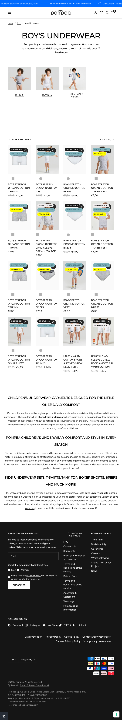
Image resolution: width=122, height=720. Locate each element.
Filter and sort (21, 139)
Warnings (68, 601)
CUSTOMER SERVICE (75, 534)
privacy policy (33, 575)
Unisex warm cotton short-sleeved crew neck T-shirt (73, 361)
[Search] (107, 12)
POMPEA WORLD (101, 533)
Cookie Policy (71, 636)
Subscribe (19, 585)
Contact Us (69, 546)
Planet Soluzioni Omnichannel (34, 685)
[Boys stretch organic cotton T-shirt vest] (102, 159)
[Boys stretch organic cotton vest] (47, 159)
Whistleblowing (100, 557)
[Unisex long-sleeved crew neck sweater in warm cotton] (102, 331)
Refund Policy (71, 576)
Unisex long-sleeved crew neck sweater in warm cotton (102, 361)
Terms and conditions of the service (72, 567)
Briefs (19, 94)
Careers (95, 553)
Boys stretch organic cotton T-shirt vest (102, 188)
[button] (4, 716)
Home (10, 23)
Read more (61, 52)
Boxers (47, 94)
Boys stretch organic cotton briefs (74, 188)
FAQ (65, 541)
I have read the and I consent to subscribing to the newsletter (34, 577)
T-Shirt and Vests (75, 95)
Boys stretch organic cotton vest (47, 188)
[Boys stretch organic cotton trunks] (19, 159)
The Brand (97, 539)
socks (99, 504)
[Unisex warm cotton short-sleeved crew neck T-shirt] (74, 331)
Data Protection (33, 636)
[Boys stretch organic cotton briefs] (74, 159)
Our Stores (97, 548)
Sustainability (98, 544)
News (94, 570)
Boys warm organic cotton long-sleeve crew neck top (47, 246)
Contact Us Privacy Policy (96, 636)
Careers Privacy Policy (68, 641)
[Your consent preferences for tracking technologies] (116, 714)
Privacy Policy (53, 636)
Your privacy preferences (97, 641)
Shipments (69, 550)
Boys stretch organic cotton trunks (19, 188)
